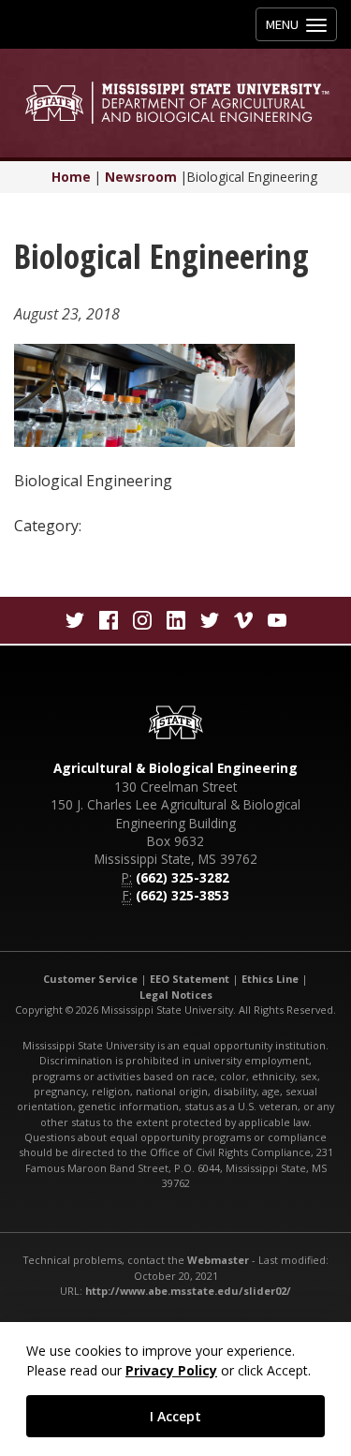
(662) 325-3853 (182, 895)
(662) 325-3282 (182, 877)
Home (71, 177)
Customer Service (90, 979)
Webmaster (218, 1260)
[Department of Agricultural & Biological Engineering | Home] (175, 102)
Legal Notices (175, 995)
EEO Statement (189, 979)
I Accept (175, 1416)
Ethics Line (270, 979)
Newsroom (141, 177)
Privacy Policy (171, 1370)
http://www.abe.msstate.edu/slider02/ (188, 1291)
